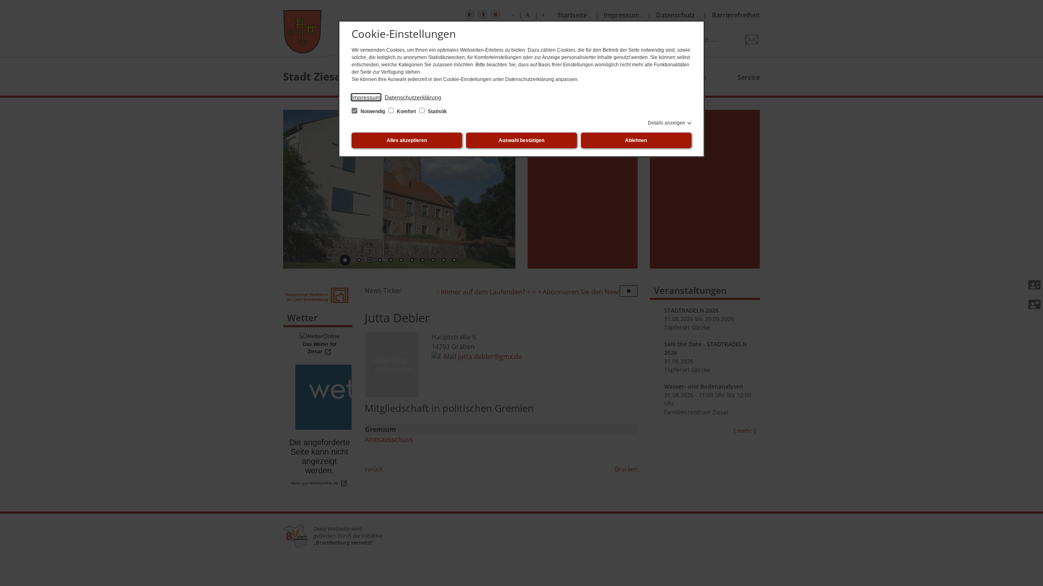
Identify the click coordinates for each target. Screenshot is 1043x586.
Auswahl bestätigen (521, 140)
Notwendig (372, 111)
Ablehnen (636, 140)
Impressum (366, 97)
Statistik (437, 111)
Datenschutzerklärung (413, 97)
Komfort (406, 111)
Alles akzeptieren (407, 140)
